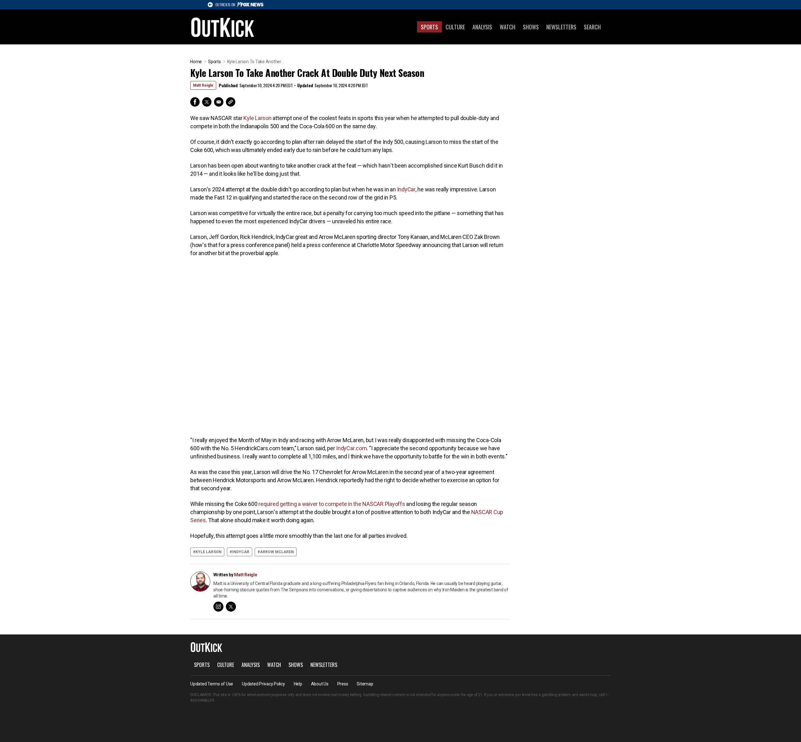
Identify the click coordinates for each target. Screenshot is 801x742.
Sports (429, 27)
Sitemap (365, 683)
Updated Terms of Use (211, 683)
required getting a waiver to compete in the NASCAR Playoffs (331, 504)
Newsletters (561, 27)
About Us (320, 683)
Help (298, 683)
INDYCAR (240, 552)
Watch (507, 27)
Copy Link (230, 102)
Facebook (195, 102)
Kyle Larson (257, 118)
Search (592, 27)
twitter (231, 607)
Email (218, 102)
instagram (218, 607)
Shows (531, 27)
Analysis (482, 27)
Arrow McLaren (277, 552)
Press (342, 683)
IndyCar (406, 189)
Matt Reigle (203, 85)
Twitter (207, 102)
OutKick (222, 27)
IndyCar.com (351, 448)
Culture (455, 27)
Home (196, 61)
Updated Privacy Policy (263, 683)
